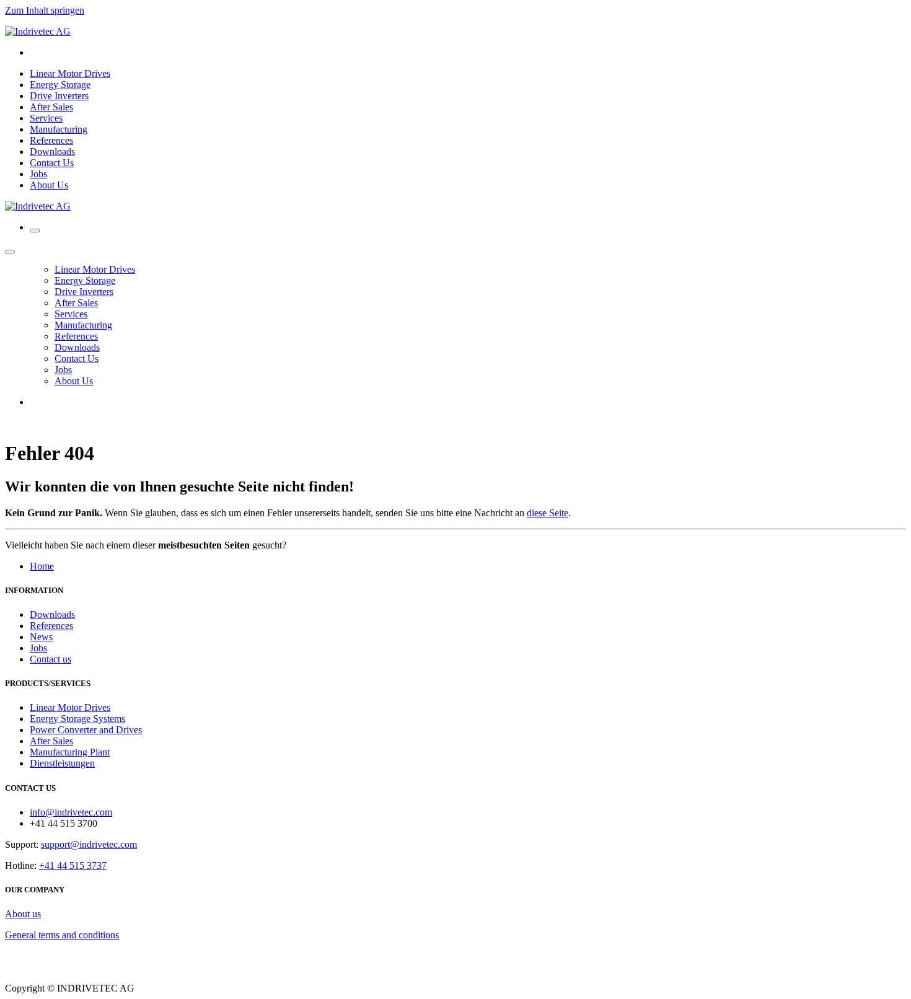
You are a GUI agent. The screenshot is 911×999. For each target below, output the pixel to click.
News (41, 637)
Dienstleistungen (62, 763)
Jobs (38, 648)
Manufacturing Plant (70, 752)
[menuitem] (70, 73)
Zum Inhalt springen (44, 10)
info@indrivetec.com (71, 812)
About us (23, 914)
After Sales (51, 741)
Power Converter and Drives (86, 729)
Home (42, 566)
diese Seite (547, 513)
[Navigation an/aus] (35, 230)
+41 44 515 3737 (73, 865)
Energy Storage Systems (77, 718)
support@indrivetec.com (89, 844)
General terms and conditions (62, 935)
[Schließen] (10, 251)
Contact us (50, 659)
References (51, 625)
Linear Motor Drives (70, 707)
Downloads (52, 614)
